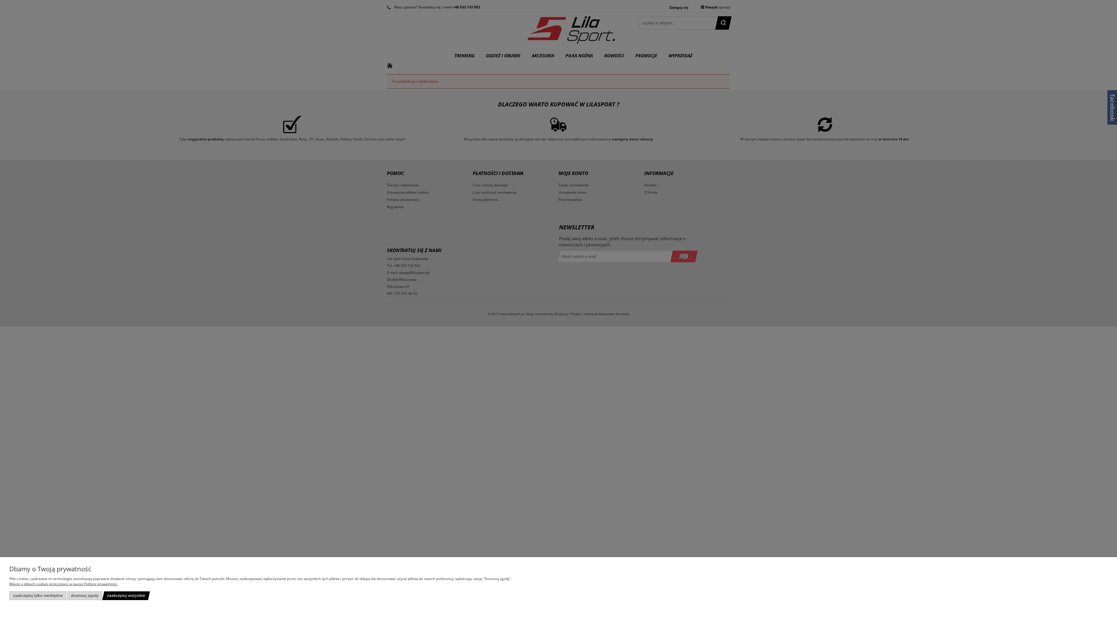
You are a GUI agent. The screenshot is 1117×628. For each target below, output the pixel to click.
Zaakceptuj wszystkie (126, 595)
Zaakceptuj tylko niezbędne (38, 595)
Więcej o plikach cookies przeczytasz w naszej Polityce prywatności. (63, 583)
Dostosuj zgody (85, 595)
